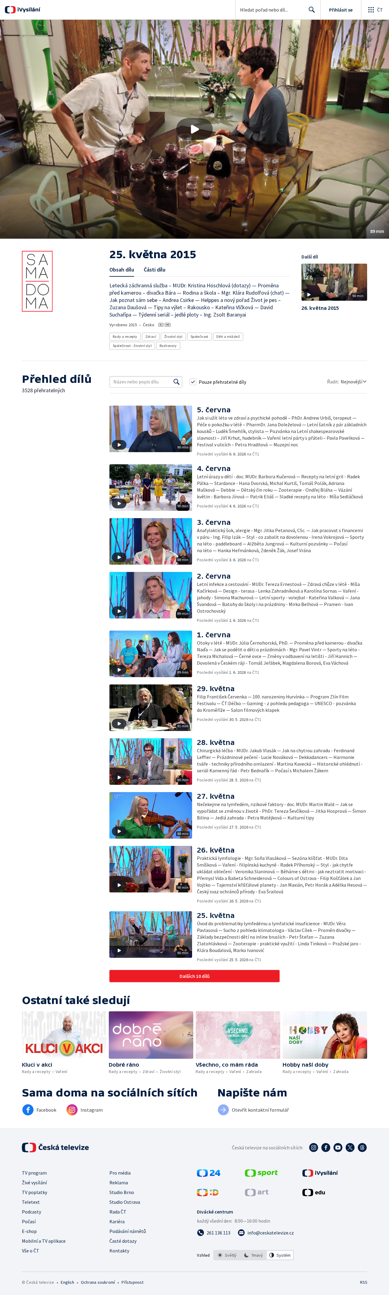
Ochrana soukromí (98, 1282)
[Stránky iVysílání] (320, 1175)
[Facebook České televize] (326, 1147)
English (67, 1282)
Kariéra (117, 1221)
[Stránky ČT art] (256, 1194)
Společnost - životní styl (132, 345)
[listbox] (253, 1255)
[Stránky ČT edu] (313, 1194)
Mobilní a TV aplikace (44, 1241)
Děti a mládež (228, 336)
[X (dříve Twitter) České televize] (350, 1147)
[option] (227, 1255)
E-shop (29, 1231)
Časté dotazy (122, 1241)
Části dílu (154, 269)
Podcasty (31, 1212)
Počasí (29, 1221)
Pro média (120, 1173)
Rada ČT (117, 1212)
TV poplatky (34, 1192)
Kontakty (119, 1251)
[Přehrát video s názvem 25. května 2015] (194, 129)
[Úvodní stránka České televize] (56, 1147)
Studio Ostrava (124, 1202)
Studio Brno (121, 1192)
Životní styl (173, 336)
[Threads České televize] (362, 1147)
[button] (194, 129)
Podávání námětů (127, 1231)
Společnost (199, 336)
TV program (34, 1173)
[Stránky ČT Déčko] (208, 1194)
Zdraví (150, 336)
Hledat (311, 9)
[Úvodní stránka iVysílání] (28, 9)
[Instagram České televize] (313, 1147)
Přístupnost (132, 1282)
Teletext (31, 1202)
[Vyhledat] (176, 381)
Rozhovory (168, 345)
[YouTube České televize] (338, 1147)
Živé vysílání (34, 1182)
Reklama (118, 1182)
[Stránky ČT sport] (261, 1175)
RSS (363, 1282)
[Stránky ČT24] (208, 1175)
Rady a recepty (125, 336)
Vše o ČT (30, 1251)
